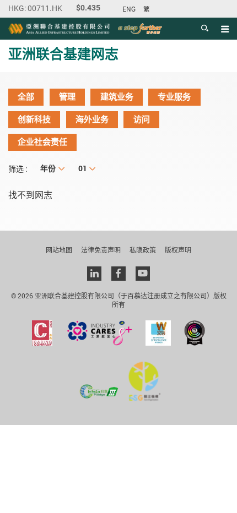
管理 (67, 97)
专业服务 (174, 97)
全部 (26, 97)
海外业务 (92, 119)
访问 (141, 119)
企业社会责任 (42, 142)
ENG (129, 9)
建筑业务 (116, 97)
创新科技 (34, 119)
